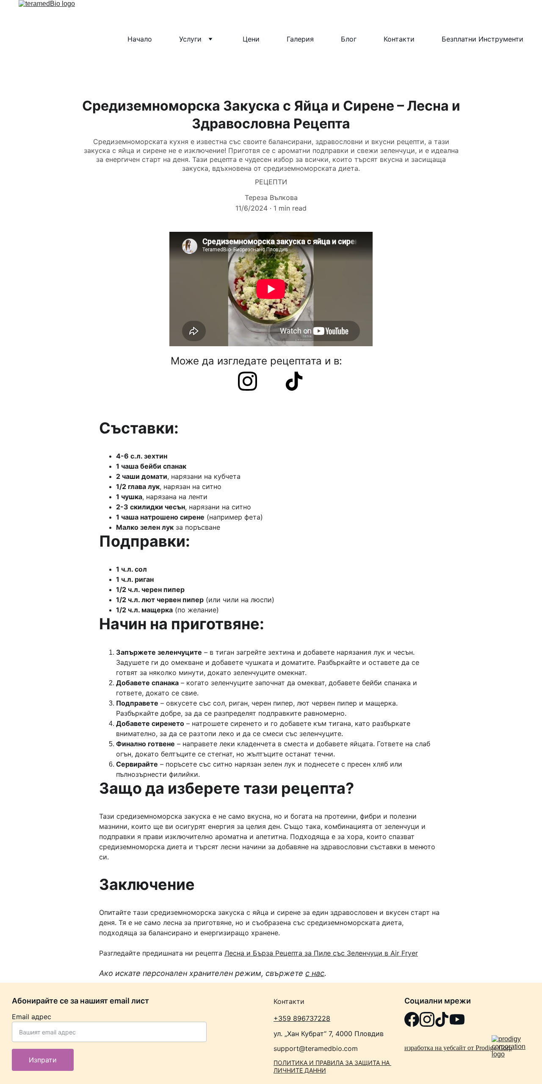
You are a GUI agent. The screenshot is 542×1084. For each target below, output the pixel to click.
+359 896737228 (302, 1018)
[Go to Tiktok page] (294, 381)
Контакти (399, 39)
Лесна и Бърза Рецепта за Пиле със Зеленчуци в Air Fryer (321, 953)
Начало (139, 39)
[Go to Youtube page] (457, 1019)
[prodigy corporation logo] (511, 1048)
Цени (251, 39)
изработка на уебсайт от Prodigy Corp (458, 1047)
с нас (314, 973)
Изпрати (43, 1060)
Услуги (190, 39)
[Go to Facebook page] (411, 1019)
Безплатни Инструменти (482, 39)
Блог (349, 39)
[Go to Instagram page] (251, 381)
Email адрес (31, 1016)
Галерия (300, 39)
